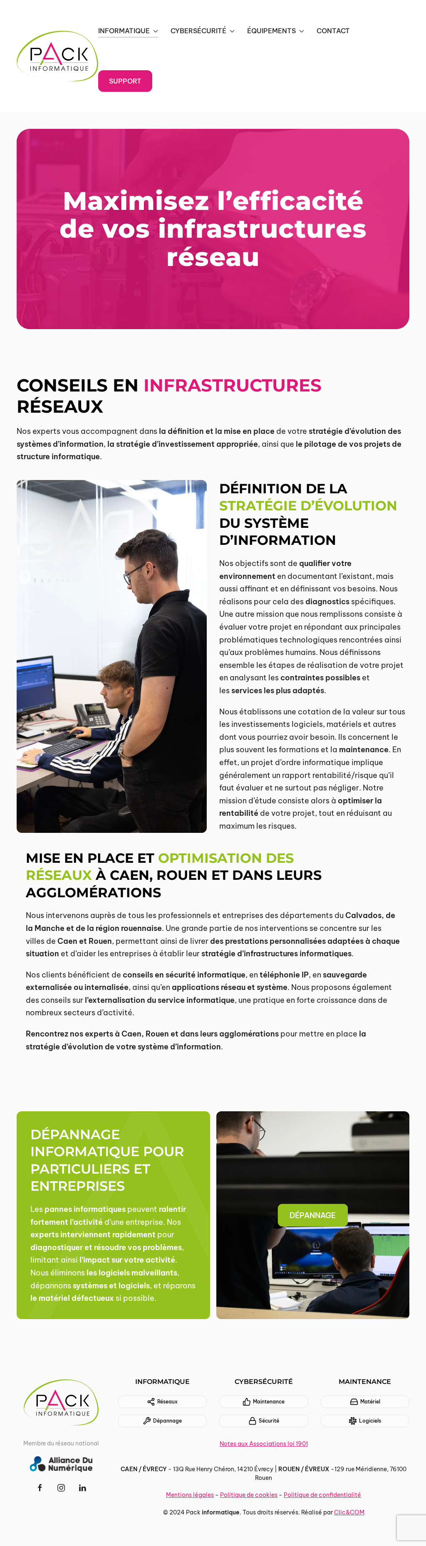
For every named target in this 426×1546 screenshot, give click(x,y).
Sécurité (269, 1421)
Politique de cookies (248, 1495)
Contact (333, 31)
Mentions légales (190, 1495)
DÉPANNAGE (313, 1215)
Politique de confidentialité (322, 1495)
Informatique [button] (124, 31)
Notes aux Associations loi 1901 (264, 1444)
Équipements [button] (271, 31)
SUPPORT (125, 81)
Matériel (370, 1401)
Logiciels (370, 1421)
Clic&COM (349, 1512)
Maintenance (269, 1401)
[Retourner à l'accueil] (57, 56)
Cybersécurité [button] (198, 31)
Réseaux (167, 1401)
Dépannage (167, 1421)
